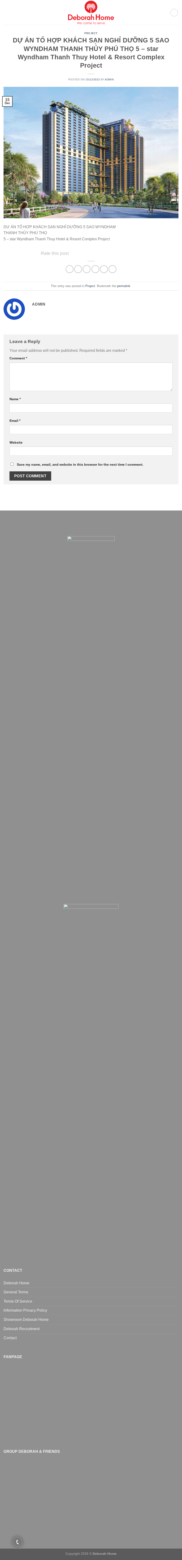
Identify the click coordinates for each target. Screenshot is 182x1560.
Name (15, 399)
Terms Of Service (18, 1301)
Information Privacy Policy (25, 1310)
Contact (10, 1338)
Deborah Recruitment (22, 1329)
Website (16, 442)
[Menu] (6, 12)
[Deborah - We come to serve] (91, 12)
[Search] (174, 12)
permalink (123, 286)
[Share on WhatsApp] (69, 269)
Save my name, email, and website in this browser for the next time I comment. (80, 464)
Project (91, 33)
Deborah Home (16, 1283)
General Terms (16, 1292)
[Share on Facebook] (78, 269)
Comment (18, 358)
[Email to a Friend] (95, 269)
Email (14, 420)
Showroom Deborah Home (26, 1320)
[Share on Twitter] (87, 269)
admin (109, 79)
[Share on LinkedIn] (112, 269)
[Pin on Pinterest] (104, 269)
